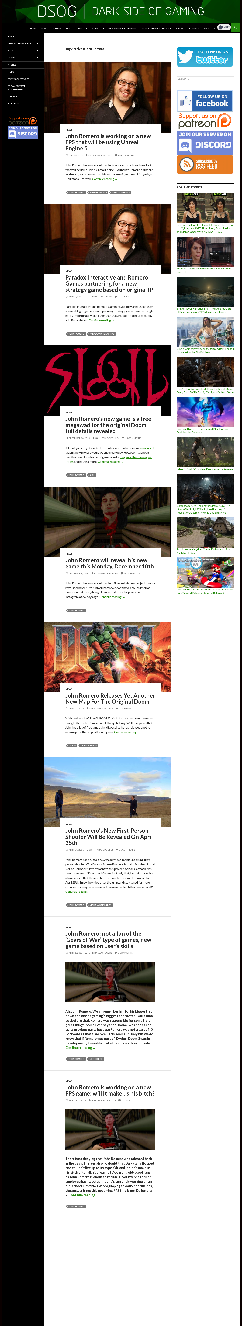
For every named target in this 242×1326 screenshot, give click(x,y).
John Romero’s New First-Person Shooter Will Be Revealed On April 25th (109, 836)
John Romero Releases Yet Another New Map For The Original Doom (110, 698)
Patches (82, 28)
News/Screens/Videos (19, 43)
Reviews (180, 28)
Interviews (14, 103)
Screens (56, 28)
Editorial (13, 96)
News (44, 28)
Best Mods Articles (18, 79)
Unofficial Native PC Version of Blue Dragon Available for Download (202, 430)
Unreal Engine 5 (121, 192)
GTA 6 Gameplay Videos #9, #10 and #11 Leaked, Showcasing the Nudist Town (205, 350)
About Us (209, 28)
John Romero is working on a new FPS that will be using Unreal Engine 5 (108, 142)
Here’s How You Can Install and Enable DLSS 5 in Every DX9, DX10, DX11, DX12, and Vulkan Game (205, 390)
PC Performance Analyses (156, 28)
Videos (69, 28)
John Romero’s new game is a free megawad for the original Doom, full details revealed (108, 424)
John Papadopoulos (100, 155)
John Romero (76, 192)
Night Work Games (100, 905)
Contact (194, 28)
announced (147, 448)
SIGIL (92, 475)
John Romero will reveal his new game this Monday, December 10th (109, 563)
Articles (12, 50)
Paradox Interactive (102, 333)
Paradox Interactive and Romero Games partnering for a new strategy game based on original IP (109, 283)
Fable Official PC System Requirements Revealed (205, 469)
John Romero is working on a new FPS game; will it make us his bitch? (110, 1090)
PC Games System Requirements (120, 28)
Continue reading (105, 179)
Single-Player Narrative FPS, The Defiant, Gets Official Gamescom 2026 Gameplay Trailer (204, 310)
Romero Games (98, 192)
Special (12, 57)
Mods (95, 28)
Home (33, 28)
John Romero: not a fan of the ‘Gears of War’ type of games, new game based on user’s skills (108, 939)
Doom (72, 745)
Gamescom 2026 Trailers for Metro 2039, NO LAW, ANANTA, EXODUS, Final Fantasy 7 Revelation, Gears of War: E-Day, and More (203, 509)
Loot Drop (96, 1059)
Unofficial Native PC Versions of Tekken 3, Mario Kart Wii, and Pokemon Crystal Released (205, 591)
